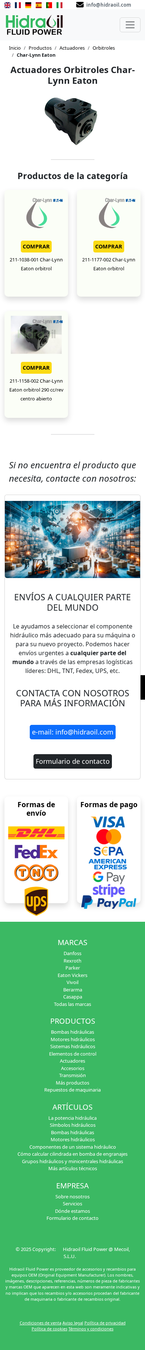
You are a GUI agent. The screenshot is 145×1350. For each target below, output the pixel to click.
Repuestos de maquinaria (72, 1089)
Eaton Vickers (72, 975)
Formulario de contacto (73, 761)
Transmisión (72, 1075)
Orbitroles (104, 47)
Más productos (72, 1082)
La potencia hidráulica (72, 1118)
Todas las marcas (72, 1004)
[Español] (39, 4)
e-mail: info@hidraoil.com (72, 731)
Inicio (15, 47)
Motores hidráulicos (73, 1039)
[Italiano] (59, 4)
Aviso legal (72, 1323)
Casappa (72, 996)
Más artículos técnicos (72, 1168)
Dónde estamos (72, 1211)
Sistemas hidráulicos (72, 1046)
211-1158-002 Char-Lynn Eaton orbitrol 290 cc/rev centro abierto (36, 389)
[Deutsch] (28, 4)
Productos (40, 47)
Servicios (72, 1203)
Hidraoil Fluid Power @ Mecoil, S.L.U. (96, 1253)
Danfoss (72, 953)
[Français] (18, 4)
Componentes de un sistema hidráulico (72, 1146)
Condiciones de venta (40, 1323)
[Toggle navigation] (130, 24)
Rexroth (72, 960)
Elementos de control (72, 1053)
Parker (72, 967)
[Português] (49, 4)
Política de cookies (49, 1328)
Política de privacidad (105, 1323)
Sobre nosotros (72, 1196)
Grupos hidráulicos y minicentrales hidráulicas (72, 1161)
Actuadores (72, 47)
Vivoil (72, 982)
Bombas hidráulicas (72, 1032)
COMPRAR (36, 246)
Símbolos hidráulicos (73, 1125)
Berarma (72, 989)
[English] (7, 4)
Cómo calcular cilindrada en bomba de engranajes (72, 1154)
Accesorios (72, 1068)
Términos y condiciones (90, 1328)
